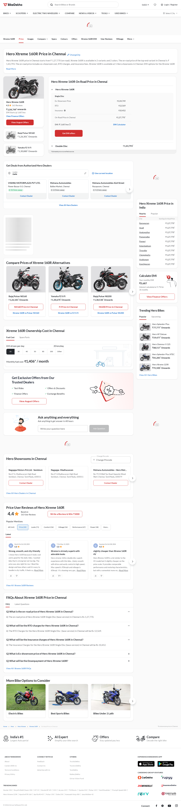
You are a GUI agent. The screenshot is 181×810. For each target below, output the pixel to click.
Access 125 (63, 790)
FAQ (8, 604)
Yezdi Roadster (104, 790)
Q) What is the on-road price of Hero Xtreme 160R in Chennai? (39, 611)
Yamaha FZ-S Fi (24, 147)
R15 (55, 790)
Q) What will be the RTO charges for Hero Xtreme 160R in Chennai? (42, 625)
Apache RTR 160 (25, 794)
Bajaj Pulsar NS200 (102, 296)
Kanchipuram (144, 264)
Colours (64, 39)
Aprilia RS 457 (39, 794)
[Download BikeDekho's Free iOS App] (146, 764)
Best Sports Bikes (60, 713)
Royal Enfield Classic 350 (23, 790)
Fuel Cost (10, 337)
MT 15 (36, 790)
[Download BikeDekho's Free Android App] (165, 764)
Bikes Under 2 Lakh (103, 713)
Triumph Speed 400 (119, 790)
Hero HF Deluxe (159, 334)
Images (30, 39)
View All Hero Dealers (68, 205)
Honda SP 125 (46, 790)
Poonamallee (144, 237)
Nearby (142, 213)
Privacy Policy (10, 774)
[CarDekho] (145, 777)
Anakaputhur (144, 232)
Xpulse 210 (83, 790)
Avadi (141, 228)
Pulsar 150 (50, 794)
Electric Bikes (16, 713)
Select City (170, 13)
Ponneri (142, 241)
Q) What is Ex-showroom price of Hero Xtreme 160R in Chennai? (40, 653)
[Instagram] (176, 806)
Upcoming (155, 316)
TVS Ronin (73, 790)
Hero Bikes (152, 375)
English (144, 5)
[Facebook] (156, 806)
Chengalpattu (144, 255)
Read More (11, 69)
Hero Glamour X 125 (161, 344)
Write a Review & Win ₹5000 (64, 514)
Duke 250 (59, 794)
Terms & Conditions (12, 770)
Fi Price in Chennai (68, 306)
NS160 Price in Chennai (26, 306)
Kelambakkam (145, 246)
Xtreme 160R (9, 39)
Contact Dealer (26, 483)
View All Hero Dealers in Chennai (21, 493)
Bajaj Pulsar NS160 (26, 133)
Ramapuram (144, 223)
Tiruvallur (143, 250)
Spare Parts (25, 337)
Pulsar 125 (93, 790)
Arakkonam (144, 259)
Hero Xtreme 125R (160, 364)
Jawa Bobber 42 (87, 794)
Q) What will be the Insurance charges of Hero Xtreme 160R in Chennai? (44, 639)
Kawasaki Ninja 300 (72, 794)
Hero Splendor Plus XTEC (163, 354)
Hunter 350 (7, 790)
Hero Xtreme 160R (15, 102)
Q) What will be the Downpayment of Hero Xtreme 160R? (37, 660)
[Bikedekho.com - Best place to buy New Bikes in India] (12, 4)
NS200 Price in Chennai (110, 306)
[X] (162, 806)
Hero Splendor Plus (160, 324)
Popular (154, 213)
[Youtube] (169, 806)
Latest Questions (22, 604)
